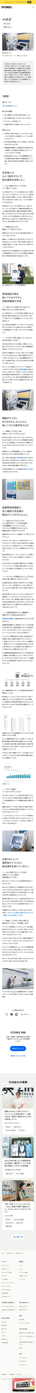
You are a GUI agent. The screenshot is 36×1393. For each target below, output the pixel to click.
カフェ (20, 1269)
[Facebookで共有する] (11, 1014)
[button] (32, 1380)
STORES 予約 (9, 66)
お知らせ (3, 1322)
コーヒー (21, 1265)
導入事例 (4, 1325)
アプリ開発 (4, 1279)
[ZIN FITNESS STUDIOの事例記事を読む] (18, 1111)
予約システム (5, 1269)
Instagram (22, 1361)
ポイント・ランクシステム (7, 1283)
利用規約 (21, 1319)
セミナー (3, 1332)
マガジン (3, 1336)
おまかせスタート (6, 1297)
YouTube (22, 1364)
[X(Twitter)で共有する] (7, 1014)
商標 (20, 1348)
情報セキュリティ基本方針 (26, 1333)
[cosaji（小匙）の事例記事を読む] (18, 1205)
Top (2, 1253)
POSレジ (4, 1276)
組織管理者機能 (7, 619)
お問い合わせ (23, 1306)
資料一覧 (4, 1329)
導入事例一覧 (18, 1237)
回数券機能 (23, 369)
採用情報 (11, 1374)
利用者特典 (4, 1343)
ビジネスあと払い (6, 1290)
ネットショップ (5, 1265)
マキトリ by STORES (7, 1306)
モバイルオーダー (6, 1286)
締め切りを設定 (28, 469)
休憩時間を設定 (22, 458)
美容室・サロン (23, 1276)
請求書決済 (4, 1293)
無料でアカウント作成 (18, 1056)
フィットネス (22, 1279)
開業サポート (5, 1339)
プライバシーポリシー (25, 1323)
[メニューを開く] (33, 7)
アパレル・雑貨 (23, 1272)
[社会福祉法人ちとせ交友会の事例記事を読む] (18, 1157)
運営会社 (4, 1374)
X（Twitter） (23, 1358)
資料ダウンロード (18, 1048)
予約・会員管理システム (9, 106)
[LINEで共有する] (16, 1014)
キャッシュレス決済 (6, 1272)
